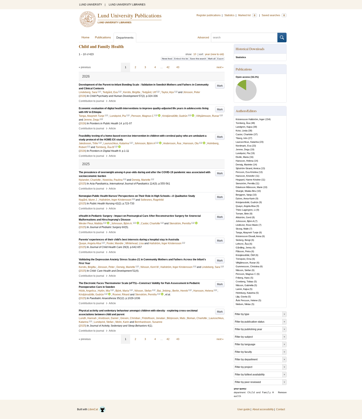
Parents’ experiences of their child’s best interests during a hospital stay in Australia (129, 239)
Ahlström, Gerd (243, 217)
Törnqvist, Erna (243, 259)
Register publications (209, 15)
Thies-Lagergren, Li (246, 210)
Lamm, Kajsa (242, 289)
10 (194, 54)
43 (177, 67)
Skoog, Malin (242, 228)
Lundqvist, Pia (243, 153)
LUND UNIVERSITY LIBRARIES (127, 4)
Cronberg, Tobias (244, 281)
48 (253, 123)
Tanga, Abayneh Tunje (247, 232)
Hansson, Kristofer (245, 176)
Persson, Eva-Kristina (247, 172)
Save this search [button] (198, 58)
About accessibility (263, 409)
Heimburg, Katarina (245, 293)
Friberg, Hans (243, 277)
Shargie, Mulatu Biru (246, 191)
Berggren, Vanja (244, 194)
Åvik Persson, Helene (247, 300)
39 (255, 127)
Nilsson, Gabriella (244, 285)
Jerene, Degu (243, 149)
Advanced (203, 37)
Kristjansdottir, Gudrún (247, 202)
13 (263, 168)
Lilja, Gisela (241, 296)
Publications (103, 37)
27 (250, 138)
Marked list (246, 15)
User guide (243, 409)
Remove (282, 392)
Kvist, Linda (241, 130)
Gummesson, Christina (247, 266)
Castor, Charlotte (244, 134)
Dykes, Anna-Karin (245, 198)
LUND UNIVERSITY (90, 4)
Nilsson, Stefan (243, 270)
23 (261, 142)
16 (251, 157)
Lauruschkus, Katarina (247, 142)
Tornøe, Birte (242, 213)
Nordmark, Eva (243, 145)
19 (252, 149)
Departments (124, 37)
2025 (82, 183)
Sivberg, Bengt (243, 240)
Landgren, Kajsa (244, 127)
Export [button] (220, 58)
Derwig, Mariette (244, 164)
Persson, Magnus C (246, 274)
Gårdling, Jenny (244, 247)
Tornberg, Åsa (243, 123)
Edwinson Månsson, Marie (249, 187)
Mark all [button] (211, 58)
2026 (82, 96)
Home (85, 37)
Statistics (229, 15)
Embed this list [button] (181, 58)
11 (257, 176)
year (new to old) (214, 54)
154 (268, 119)
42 (168, 67)
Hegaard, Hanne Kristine (248, 179)
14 (256, 161)
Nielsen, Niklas (243, 304)
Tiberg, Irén (241, 138)
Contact (280, 409)
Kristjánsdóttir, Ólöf (245, 255)
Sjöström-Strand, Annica (248, 168)
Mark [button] (220, 85)
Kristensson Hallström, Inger (250, 119)
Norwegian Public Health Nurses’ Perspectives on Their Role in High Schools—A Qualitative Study (137, 196)
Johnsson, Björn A (245, 221)
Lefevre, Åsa (242, 244)
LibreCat (93, 409)
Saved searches (273, 15)
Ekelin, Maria (242, 157)
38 (250, 130)
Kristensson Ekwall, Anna (248, 236)
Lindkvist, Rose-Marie (247, 225)
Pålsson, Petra (243, 251)
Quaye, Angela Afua (246, 206)
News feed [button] (167, 58)
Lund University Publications (130, 15)
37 (255, 134)
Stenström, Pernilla (245, 183)
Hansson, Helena (244, 161)
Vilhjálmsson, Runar (246, 262)
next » (220, 67)
